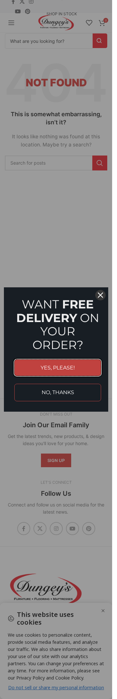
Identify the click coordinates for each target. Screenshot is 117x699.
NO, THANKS (58, 392)
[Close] (100, 295)
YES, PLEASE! (58, 368)
